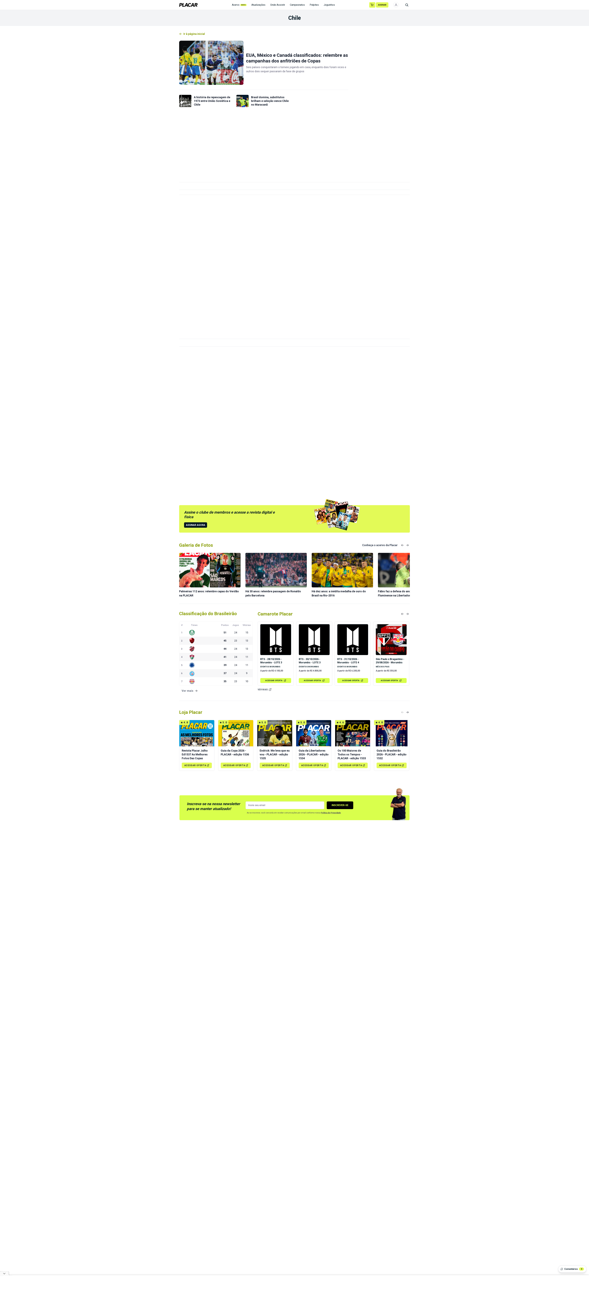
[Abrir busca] (407, 5)
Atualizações (258, 4)
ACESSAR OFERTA (273, 680)
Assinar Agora (195, 525)
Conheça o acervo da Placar (380, 545)
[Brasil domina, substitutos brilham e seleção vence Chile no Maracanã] (242, 101)
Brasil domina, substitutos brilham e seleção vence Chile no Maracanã (270, 101)
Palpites (314, 4)
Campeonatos (297, 4)
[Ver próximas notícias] (407, 545)
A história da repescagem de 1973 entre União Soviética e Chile (212, 101)
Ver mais (263, 689)
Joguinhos (329, 4)
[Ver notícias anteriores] (402, 545)
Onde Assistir (277, 4)
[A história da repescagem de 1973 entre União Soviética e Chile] (185, 101)
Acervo (239, 4)
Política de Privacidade (331, 813)
